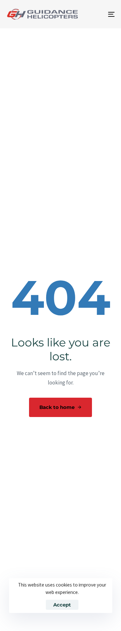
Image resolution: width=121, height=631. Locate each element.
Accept (62, 605)
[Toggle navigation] (96, 14)
